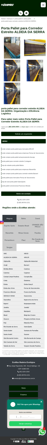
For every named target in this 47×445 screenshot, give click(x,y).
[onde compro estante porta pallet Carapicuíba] (12, 93)
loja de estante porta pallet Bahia (13, 165)
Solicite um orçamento (23, 134)
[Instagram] (23, 429)
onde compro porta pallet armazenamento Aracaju (18, 157)
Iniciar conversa (25, 424)
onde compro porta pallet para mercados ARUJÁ (18, 149)
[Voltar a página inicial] (7, 4)
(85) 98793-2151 (24, 202)
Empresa (23, 395)
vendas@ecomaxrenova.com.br (24, 378)
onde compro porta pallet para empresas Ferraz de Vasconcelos (23, 153)
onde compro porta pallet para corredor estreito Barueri (20, 173)
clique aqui (25, 127)
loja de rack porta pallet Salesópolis (13, 182)
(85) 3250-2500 (14, 127)
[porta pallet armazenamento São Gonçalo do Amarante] (12, 48)
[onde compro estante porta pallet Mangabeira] (12, 70)
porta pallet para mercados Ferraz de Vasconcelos (18, 178)
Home (23, 388)
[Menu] (43, 5)
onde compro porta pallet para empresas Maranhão (19, 169)
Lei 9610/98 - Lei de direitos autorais (13, 354)
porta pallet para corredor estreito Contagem (16, 161)
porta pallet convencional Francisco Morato (16, 186)
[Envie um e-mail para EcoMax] (26, 13)
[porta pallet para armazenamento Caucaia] (35, 48)
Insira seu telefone (25, 412)
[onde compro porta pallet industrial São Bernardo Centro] (35, 70)
